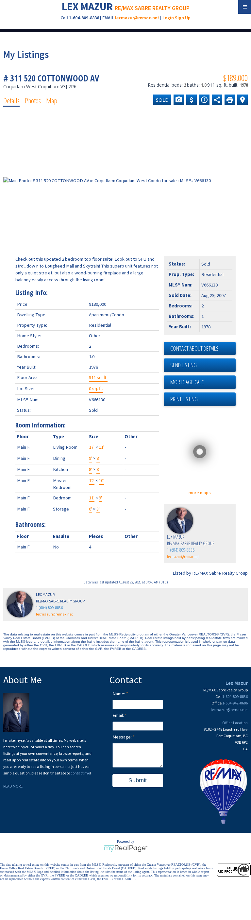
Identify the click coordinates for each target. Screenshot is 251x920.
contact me (80, 773)
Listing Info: (31, 292)
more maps (200, 492)
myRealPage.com (126, 848)
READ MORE (13, 786)
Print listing (184, 399)
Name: (119, 694)
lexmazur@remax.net (137, 18)
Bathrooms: (30, 524)
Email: (118, 715)
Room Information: (40, 425)
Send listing (183, 365)
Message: (122, 737)
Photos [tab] (33, 100)
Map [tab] (51, 100)
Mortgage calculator (203, 382)
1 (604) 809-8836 (180, 550)
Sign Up (183, 18)
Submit (137, 780)
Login (168, 18)
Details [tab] (11, 100)
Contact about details (194, 348)
